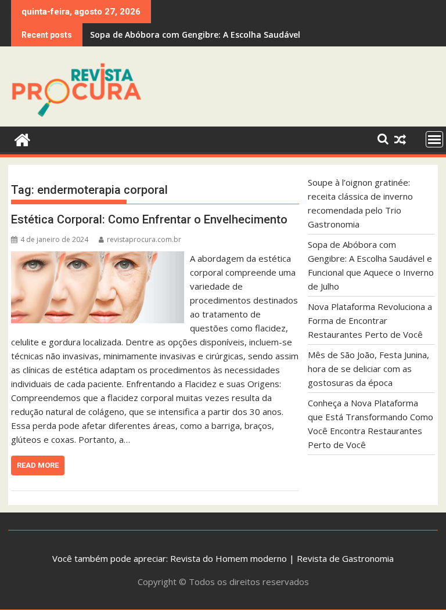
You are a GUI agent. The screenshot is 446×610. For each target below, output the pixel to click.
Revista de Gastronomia (345, 558)
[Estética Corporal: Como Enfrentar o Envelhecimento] (97, 258)
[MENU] (434, 139)
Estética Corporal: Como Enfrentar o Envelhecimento (149, 219)
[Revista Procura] (22, 138)
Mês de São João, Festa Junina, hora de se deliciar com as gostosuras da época (368, 368)
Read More (38, 465)
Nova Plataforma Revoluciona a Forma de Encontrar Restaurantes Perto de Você (254, 34)
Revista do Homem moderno (228, 558)
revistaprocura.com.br (144, 239)
